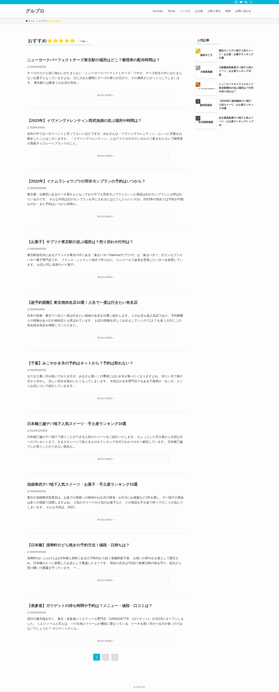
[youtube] (241, 2)
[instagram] (236, 2)
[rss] (246, 2)
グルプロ (35, 11)
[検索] (250, 2)
